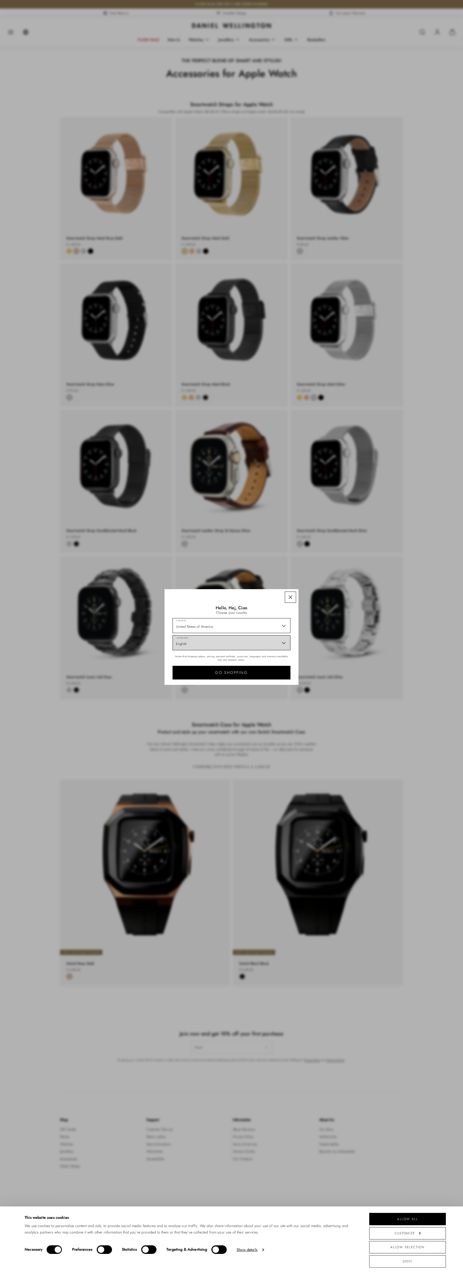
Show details (247, 1249)
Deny (408, 1261)
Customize (405, 1233)
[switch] (104, 1249)
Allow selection (407, 1247)
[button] (290, 597)
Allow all (407, 1219)
